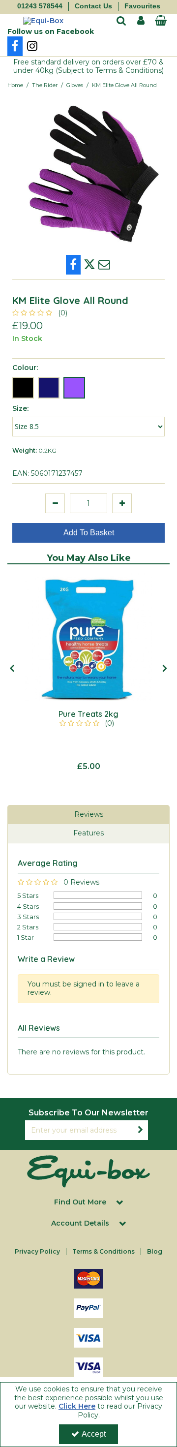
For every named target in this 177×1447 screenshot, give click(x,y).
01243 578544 (39, 6)
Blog (154, 1251)
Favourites (142, 6)
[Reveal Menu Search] (121, 21)
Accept (94, 1434)
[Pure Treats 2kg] (88, 637)
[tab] (88, 815)
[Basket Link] (160, 21)
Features (88, 833)
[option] (88, 672)
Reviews (88, 814)
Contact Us (93, 6)
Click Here (77, 1406)
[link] (15, 46)
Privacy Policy (37, 1251)
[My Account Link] (141, 21)
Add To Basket (88, 532)
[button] (41, 312)
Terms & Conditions (103, 1251)
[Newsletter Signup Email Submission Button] (140, 1130)
